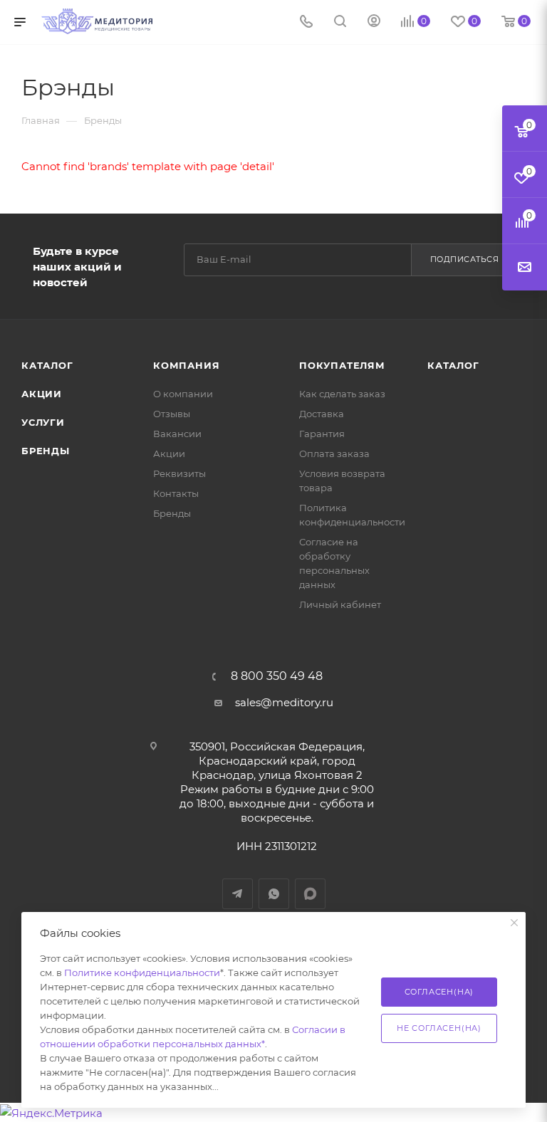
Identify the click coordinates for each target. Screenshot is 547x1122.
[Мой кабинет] (374, 22)
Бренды (45, 450)
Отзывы (171, 413)
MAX (310, 894)
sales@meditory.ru (284, 702)
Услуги (43, 422)
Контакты (176, 493)
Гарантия (322, 433)
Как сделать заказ (342, 393)
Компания (186, 365)
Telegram (237, 894)
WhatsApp (274, 894)
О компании (183, 393)
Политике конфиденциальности (142, 972)
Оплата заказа (334, 453)
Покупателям (342, 365)
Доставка (321, 413)
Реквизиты (179, 473)
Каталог (47, 365)
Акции (41, 393)
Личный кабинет (340, 604)
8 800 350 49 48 (277, 676)
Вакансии (177, 433)
